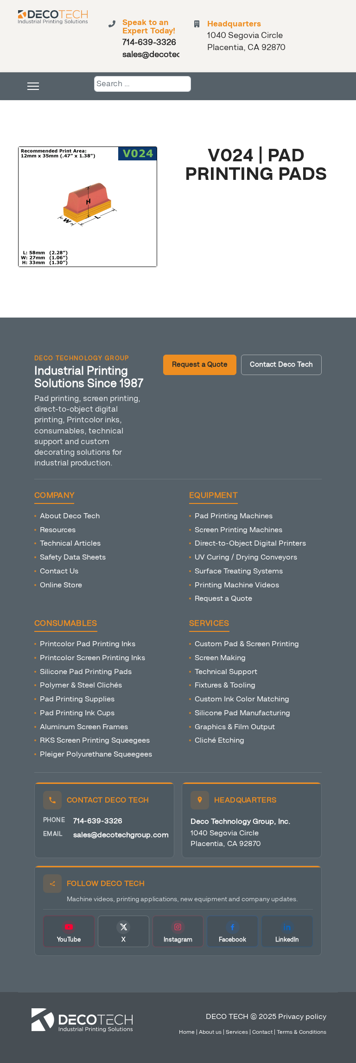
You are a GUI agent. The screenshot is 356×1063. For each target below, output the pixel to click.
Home (187, 1032)
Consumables (65, 623)
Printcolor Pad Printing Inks (87, 643)
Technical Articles (70, 543)
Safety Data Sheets (73, 557)
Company (54, 495)
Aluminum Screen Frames (84, 726)
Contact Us (59, 571)
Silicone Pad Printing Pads (86, 671)
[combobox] (142, 84)
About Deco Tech (70, 515)
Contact (262, 1032)
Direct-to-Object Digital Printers (250, 543)
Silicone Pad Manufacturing (242, 712)
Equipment (213, 495)
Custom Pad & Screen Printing (247, 643)
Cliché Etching (219, 740)
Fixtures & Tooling (225, 685)
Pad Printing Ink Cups (77, 712)
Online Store (61, 584)
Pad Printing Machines (234, 515)
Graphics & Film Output (235, 726)
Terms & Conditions (301, 1032)
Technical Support (226, 671)
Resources (58, 529)
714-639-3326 (97, 820)
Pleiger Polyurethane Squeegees (96, 754)
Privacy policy (302, 1016)
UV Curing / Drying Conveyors (246, 557)
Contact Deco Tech (281, 365)
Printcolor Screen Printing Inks (92, 657)
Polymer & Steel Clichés (81, 685)
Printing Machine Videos (237, 584)
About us (210, 1032)
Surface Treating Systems (239, 571)
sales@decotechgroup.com (121, 834)
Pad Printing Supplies (77, 698)
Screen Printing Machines (238, 529)
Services (209, 623)
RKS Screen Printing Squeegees (95, 740)
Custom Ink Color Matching (242, 698)
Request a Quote (200, 365)
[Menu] (33, 86)
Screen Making (220, 657)
